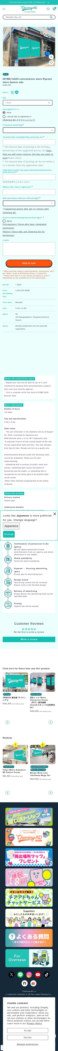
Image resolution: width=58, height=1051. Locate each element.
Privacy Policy (34, 1023)
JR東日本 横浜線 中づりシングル (14, 699)
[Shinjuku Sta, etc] (51, 17)
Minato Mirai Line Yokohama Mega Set (40, 774)
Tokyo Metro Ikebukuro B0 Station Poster (14, 771)
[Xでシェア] (12, 92)
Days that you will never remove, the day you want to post (28, 154)
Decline (28, 1037)
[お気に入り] (48, 9)
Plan (4, 98)
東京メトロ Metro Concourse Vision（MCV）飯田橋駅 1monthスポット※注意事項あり (42, 703)
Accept (27, 1030)
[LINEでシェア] (16, 92)
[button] (51, 62)
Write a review (29, 639)
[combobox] (29, 17)
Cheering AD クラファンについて (19, 120)
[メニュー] (4, 9)
